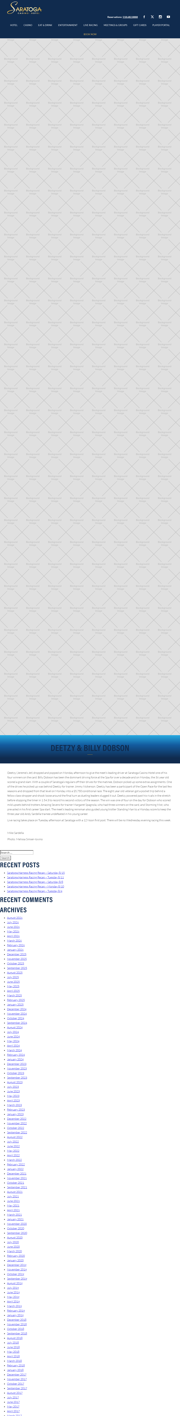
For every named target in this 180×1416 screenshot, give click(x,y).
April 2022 (13, 1155)
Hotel (14, 25)
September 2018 (17, 1333)
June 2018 (13, 1347)
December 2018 (16, 1319)
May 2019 (13, 1297)
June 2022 (13, 1146)
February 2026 (16, 945)
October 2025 (15, 963)
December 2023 (16, 1064)
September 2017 (17, 1388)
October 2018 (15, 1329)
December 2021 (16, 1173)
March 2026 (14, 940)
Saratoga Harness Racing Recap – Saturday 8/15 (36, 872)
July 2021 (13, 1196)
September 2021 (17, 1187)
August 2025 (14, 972)
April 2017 (13, 1411)
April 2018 (13, 1356)
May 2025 (13, 986)
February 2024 (16, 1055)
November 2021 (17, 1178)
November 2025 (17, 959)
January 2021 (15, 1219)
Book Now (90, 34)
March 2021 (14, 1214)
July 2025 (13, 977)
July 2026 (13, 922)
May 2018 (13, 1351)
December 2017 (16, 1374)
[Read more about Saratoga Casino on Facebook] (144, 17)
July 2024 (13, 1032)
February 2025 (16, 1000)
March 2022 (14, 1160)
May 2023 (13, 1096)
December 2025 (16, 954)
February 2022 (16, 1164)
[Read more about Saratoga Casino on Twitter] (152, 17)
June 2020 (13, 1246)
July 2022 (13, 1141)
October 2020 (15, 1228)
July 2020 (13, 1242)
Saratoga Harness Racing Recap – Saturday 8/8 (35, 882)
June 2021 (13, 1201)
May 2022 (13, 1150)
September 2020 (17, 1233)
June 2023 (13, 1091)
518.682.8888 (130, 16)
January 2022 (15, 1169)
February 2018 (16, 1365)
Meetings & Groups (115, 25)
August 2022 (14, 1137)
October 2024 (15, 1018)
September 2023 (17, 1077)
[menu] (28, 24)
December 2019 (16, 1265)
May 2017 (13, 1406)
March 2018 (14, 1361)
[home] (24, 7)
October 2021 (15, 1182)
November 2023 (17, 1068)
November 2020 (17, 1224)
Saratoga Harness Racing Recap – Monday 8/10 (35, 886)
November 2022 (17, 1123)
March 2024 (14, 1050)
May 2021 (13, 1205)
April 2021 (13, 1210)
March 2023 (14, 1105)
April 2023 (13, 1100)
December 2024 (16, 1009)
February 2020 (16, 1256)
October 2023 (15, 1073)
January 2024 (15, 1059)
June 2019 (13, 1292)
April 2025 (13, 991)
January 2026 (15, 949)
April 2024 (13, 1045)
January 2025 (15, 1004)
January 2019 (15, 1315)
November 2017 (17, 1379)
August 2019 (14, 1283)
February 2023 (16, 1109)
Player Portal (161, 25)
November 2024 (17, 1013)
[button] (28, 24)
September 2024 (17, 1023)
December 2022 (16, 1118)
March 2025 (14, 995)
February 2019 (16, 1310)
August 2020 (14, 1237)
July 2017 (13, 1397)
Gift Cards (139, 25)
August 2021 (14, 1192)
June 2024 (13, 1036)
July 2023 (13, 1086)
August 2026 (14, 917)
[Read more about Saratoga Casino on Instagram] (160, 17)
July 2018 (13, 1342)
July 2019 (13, 1287)
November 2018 (17, 1324)
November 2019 (17, 1269)
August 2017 (14, 1393)
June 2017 (13, 1402)
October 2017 (15, 1383)
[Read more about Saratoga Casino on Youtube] (168, 17)
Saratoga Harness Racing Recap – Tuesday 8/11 (35, 877)
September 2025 (17, 968)
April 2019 (13, 1301)
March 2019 (14, 1306)
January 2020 (15, 1260)
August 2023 (14, 1082)
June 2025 (13, 981)
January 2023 (15, 1114)
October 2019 (15, 1274)
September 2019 (17, 1278)
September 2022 (17, 1132)
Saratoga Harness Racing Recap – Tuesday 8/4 (34, 891)
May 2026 (13, 931)
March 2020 (14, 1251)
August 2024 (14, 1027)
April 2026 (13, 936)
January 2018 (15, 1370)
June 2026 (13, 927)
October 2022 (15, 1128)
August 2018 (14, 1338)
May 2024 (13, 1041)
